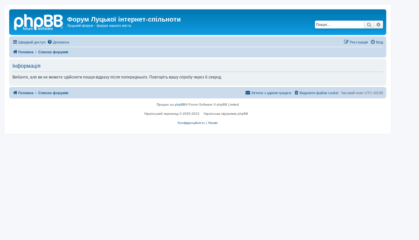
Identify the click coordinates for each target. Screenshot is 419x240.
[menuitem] (58, 42)
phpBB (180, 104)
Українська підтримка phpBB (226, 113)
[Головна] (39, 21)
